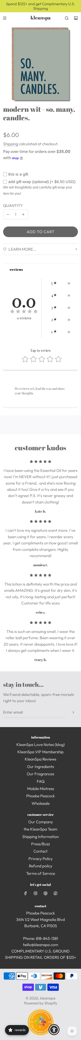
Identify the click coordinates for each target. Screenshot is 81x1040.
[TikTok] (55, 893)
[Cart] (75, 18)
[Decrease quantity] (7, 214)
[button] (61, 283)
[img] (24, 312)
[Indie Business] (41, 1033)
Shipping (10, 143)
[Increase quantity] (23, 214)
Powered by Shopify (40, 1003)
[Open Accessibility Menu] (54, 1029)
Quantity (13, 205)
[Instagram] (35, 893)
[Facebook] (25, 893)
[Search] (66, 18)
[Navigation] (4, 18)
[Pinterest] (45, 893)
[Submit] (73, 712)
